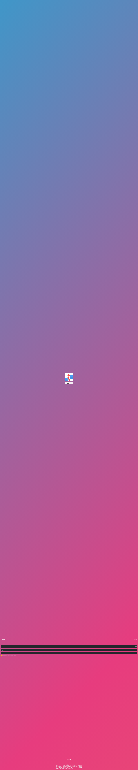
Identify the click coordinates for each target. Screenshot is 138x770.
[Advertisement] (32, 135)
